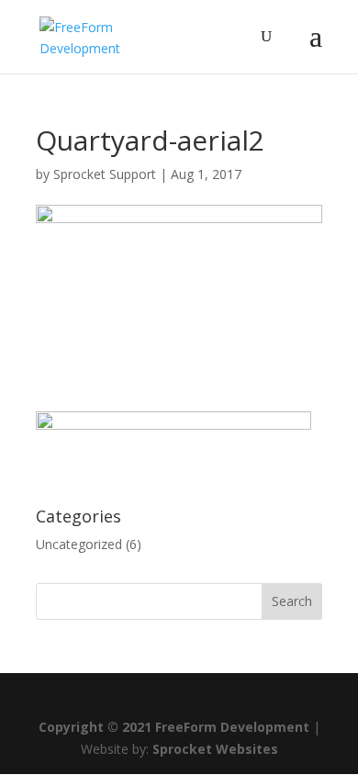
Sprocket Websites (215, 749)
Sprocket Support (104, 174)
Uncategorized (79, 544)
